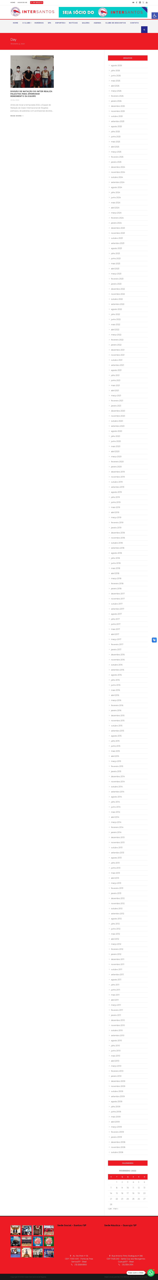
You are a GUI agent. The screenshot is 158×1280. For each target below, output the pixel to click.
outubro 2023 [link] (117, 238)
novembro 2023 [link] (118, 233)
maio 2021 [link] (115, 385)
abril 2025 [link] (115, 147)
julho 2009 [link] (115, 1106)
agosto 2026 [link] (116, 65)
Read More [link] (16, 116)
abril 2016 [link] (115, 695)
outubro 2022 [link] (117, 299)
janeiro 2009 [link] (116, 1137)
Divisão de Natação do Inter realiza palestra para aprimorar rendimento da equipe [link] (31, 93)
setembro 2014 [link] (117, 792)
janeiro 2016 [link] (116, 710)
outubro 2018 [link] (117, 543)
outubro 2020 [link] (117, 421)
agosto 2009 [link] (116, 1101)
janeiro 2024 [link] (116, 223)
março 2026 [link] (116, 91)
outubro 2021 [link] (116, 360)
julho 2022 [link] (115, 314)
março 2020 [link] (116, 456)
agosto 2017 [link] (116, 614)
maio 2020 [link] (115, 446)
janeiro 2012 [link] (116, 954)
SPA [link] (49, 23)
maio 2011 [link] (115, 995)
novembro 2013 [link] (118, 842)
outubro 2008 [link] (117, 1152)
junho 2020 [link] (116, 441)
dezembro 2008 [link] (118, 1142)
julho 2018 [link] (115, 558)
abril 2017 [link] (115, 634)
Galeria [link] (85, 23)
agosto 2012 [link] (116, 919)
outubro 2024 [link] (117, 177)
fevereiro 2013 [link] (117, 888)
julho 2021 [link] (115, 375)
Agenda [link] (97, 23)
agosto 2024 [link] (116, 187)
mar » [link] (115, 1209)
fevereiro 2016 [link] (117, 705)
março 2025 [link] (116, 152)
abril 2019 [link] (115, 512)
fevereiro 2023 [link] (117, 279)
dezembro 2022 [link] (118, 289)
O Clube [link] (26, 23)
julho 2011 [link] (115, 985)
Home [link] (15, 23)
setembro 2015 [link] (117, 731)
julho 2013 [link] (115, 863)
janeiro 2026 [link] (116, 101)
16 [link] (122, 1193)
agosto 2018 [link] (116, 553)
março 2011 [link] (116, 1005)
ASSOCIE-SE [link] (22, 2)
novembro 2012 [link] (118, 903)
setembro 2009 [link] (118, 1096)
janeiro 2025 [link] (116, 162)
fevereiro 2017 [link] (117, 644)
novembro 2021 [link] (118, 355)
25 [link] (133, 1199)
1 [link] (116, 1182)
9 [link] (122, 1188)
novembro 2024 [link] (118, 172)
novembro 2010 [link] (118, 1025)
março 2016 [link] (116, 700)
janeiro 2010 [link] (116, 1076)
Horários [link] (39, 23)
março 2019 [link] (116, 517)
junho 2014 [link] (115, 807)
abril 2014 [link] (115, 817)
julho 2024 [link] (115, 192)
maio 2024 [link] (115, 203)
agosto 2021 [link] (116, 370)
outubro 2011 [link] (116, 969)
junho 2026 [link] (116, 76)
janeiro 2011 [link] (116, 1015)
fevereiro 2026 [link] (117, 96)
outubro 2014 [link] (117, 787)
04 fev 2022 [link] (14, 100)
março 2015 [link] (116, 761)
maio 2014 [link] (115, 812)
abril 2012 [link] (115, 939)
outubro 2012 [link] (116, 908)
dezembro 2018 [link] (118, 533)
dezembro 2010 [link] (118, 1020)
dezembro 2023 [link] (118, 228)
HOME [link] (12, 2)
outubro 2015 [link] (116, 726)
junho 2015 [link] (115, 746)
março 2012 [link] (116, 944)
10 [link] (128, 1188)
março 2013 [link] (116, 883)
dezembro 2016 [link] (118, 655)
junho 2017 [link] (115, 624)
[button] (151, 1273)
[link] (155, 15)
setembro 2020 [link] (118, 426)
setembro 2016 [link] (117, 670)
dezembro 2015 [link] (117, 715)
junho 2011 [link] (115, 990)
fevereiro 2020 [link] (117, 462)
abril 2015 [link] (115, 756)
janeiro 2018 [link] (116, 588)
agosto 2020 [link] (116, 431)
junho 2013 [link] (115, 868)
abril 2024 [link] (115, 208)
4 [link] (133, 1182)
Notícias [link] (73, 23)
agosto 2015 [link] (116, 736)
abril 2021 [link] (115, 390)
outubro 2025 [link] (117, 116)
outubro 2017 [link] (117, 604)
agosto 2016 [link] (116, 675)
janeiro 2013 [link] (116, 893)
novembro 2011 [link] (117, 964)
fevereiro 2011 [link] (117, 1010)
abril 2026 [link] (115, 86)
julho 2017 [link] (115, 619)
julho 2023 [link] (115, 253)
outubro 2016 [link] (116, 665)
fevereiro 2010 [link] (117, 1071)
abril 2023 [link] (115, 269)
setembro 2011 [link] (117, 974)
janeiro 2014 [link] (116, 832)
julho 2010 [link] (115, 1046)
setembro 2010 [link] (117, 1035)
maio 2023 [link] (115, 263)
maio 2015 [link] (115, 751)
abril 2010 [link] (115, 1061)
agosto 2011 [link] (116, 980)
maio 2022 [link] (115, 324)
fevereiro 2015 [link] (117, 766)
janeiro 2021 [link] (116, 406)
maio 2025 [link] (115, 142)
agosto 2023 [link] (116, 248)
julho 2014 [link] (115, 802)
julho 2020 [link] (115, 436)
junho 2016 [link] (115, 685)
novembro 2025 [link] (118, 111)
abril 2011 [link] (115, 1000)
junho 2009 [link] (116, 1112)
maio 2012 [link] (115, 934)
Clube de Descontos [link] (115, 23)
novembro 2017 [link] (118, 599)
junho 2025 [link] (115, 137)
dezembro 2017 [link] (118, 594)
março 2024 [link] (116, 213)
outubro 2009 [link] (117, 1091)
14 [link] (111, 1193)
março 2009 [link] (116, 1127)
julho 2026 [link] (115, 70)
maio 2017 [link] (115, 629)
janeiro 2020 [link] (116, 467)
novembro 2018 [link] (118, 538)
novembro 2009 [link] (118, 1086)
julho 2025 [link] (115, 131)
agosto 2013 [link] (116, 858)
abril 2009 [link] (115, 1122)
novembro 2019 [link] (118, 477)
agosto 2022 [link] (116, 309)
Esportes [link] (60, 23)
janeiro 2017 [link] (116, 649)
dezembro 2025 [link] (118, 106)
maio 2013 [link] (115, 873)
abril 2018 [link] (115, 573)
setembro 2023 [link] (117, 243)
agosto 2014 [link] (116, 797)
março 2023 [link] (116, 274)
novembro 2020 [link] (118, 416)
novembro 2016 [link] (118, 660)
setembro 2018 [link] (117, 548)
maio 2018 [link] (115, 568)
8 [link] (116, 1188)
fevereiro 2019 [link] (117, 522)
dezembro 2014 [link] (118, 776)
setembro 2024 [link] (117, 182)
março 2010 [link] (116, 1066)
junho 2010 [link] (116, 1051)
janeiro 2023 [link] (116, 284)
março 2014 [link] (116, 822)
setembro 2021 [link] (117, 365)
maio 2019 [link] (115, 507)
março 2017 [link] (116, 639)
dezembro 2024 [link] (118, 167)
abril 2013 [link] (115, 878)
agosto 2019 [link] (116, 492)
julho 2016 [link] (115, 680)
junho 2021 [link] (115, 380)
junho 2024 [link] (116, 197)
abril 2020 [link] (115, 451)
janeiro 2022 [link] (116, 345)
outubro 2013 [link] (116, 847)
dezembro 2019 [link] (118, 472)
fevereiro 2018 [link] (117, 583)
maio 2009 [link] (115, 1117)
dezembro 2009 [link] (118, 1081)
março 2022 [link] (116, 335)
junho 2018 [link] (116, 563)
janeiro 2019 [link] (116, 528)
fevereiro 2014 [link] (117, 827)
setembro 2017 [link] (117, 609)
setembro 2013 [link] (117, 853)
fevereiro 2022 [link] (117, 340)
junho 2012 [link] (115, 929)
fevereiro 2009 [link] (117, 1132)
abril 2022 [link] (115, 329)
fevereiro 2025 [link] (117, 157)
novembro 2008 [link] (118, 1147)
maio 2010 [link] (115, 1056)
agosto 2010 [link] (116, 1040)
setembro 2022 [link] (117, 304)
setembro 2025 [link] (117, 121)
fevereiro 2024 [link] (117, 218)
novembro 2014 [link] (118, 781)
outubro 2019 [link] (117, 482)
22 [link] (117, 1199)
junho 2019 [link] (115, 502)
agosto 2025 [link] (116, 126)
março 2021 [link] (116, 396)
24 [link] (128, 1199)
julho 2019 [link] (115, 497)
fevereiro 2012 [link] (117, 949)
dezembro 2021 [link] (118, 350)
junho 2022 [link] (116, 319)
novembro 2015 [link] (117, 721)
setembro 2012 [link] (117, 913)
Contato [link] (134, 23)
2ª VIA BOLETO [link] (37, 2)
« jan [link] (110, 1209)
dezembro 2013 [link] (118, 837)
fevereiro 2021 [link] (117, 401)
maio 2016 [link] (115, 690)
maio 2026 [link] (115, 81)
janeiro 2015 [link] (116, 771)
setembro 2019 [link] (117, 487)
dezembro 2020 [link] (118, 411)
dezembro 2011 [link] (117, 959)
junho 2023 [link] (116, 258)
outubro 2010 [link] (117, 1030)
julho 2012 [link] (115, 924)
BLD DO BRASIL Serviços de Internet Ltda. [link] (133, 1277)
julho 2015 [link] (115, 741)
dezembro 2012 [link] (118, 898)
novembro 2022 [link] (118, 294)
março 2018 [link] (116, 578)
